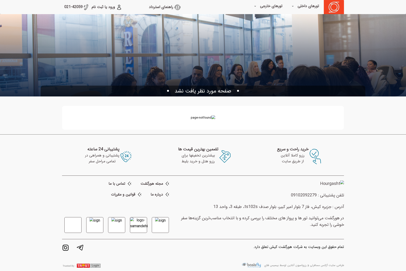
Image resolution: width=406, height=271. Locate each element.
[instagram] (65, 248)
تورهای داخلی (308, 6)
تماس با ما (117, 184)
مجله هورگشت (152, 184)
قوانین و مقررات (123, 194)
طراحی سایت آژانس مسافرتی (327, 265)
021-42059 (74, 7)
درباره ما (157, 194)
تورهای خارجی (271, 6)
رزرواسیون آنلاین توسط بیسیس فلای (285, 265)
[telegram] (80, 248)
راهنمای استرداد (161, 7)
